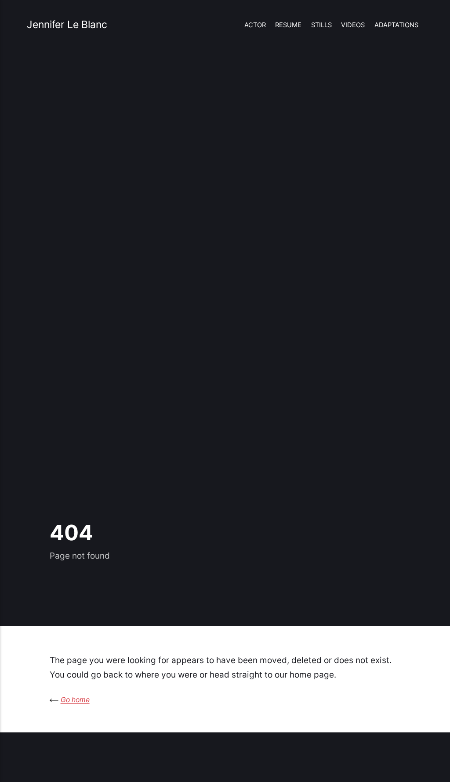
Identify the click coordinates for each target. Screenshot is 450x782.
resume (288, 25)
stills (321, 25)
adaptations (396, 25)
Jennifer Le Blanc (67, 24)
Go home (75, 700)
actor (255, 25)
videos (353, 25)
